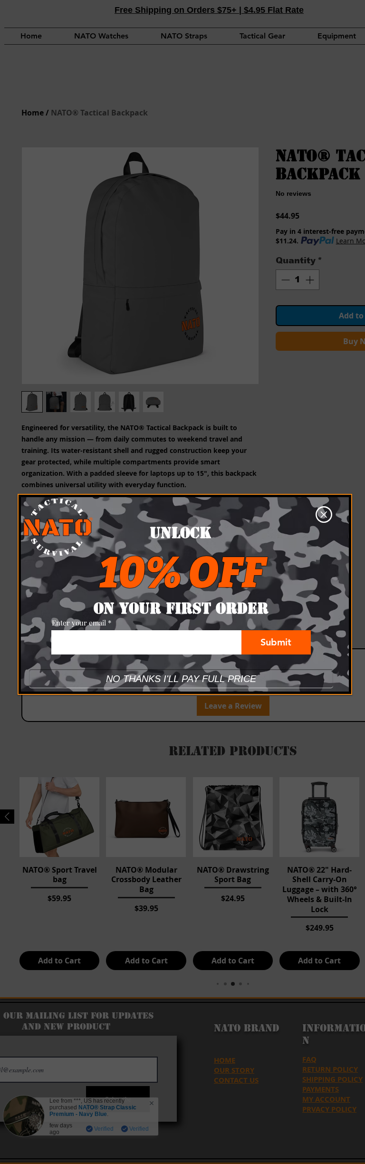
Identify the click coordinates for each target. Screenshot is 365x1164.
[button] (324, 514)
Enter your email (79, 622)
